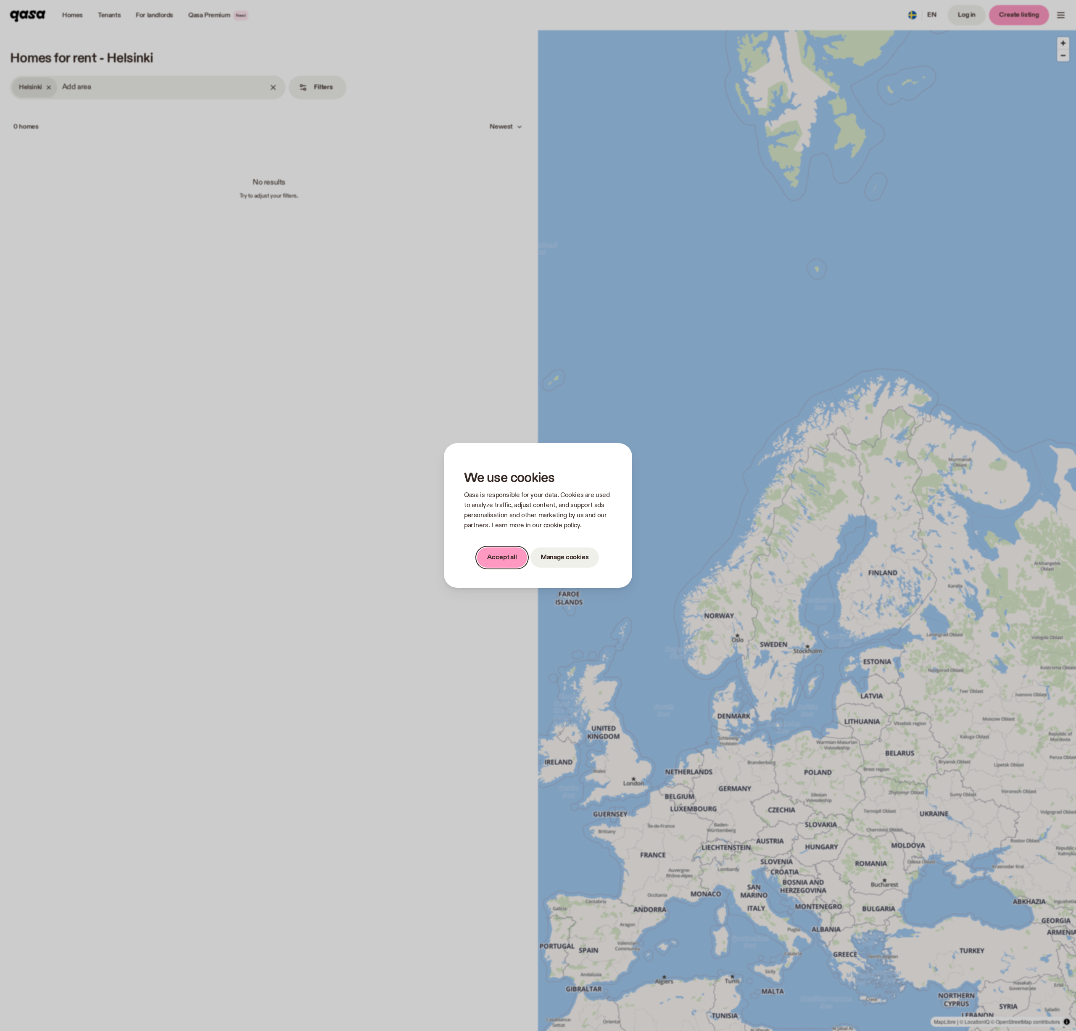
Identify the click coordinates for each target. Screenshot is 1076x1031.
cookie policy (561, 525)
